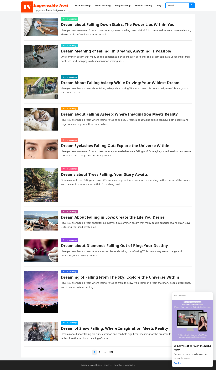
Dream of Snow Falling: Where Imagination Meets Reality (114, 328)
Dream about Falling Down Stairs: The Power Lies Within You (118, 24)
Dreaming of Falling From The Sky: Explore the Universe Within (120, 277)
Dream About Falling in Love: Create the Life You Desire (113, 217)
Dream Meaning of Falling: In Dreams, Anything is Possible (116, 51)
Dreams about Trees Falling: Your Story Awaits (104, 174)
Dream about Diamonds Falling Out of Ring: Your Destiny (114, 245)
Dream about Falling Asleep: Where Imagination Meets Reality (119, 114)
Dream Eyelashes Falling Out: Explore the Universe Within (115, 145)
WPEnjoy (131, 365)
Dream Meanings (69, 19)
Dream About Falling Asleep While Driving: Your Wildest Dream (120, 82)
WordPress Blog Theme (114, 365)
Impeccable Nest (95, 365)
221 (111, 352)
